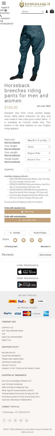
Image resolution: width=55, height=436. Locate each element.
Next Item (45, 246)
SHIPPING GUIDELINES (11, 362)
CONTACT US (7, 327)
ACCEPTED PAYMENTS (11, 356)
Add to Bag (29, 212)
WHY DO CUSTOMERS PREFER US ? (17, 381)
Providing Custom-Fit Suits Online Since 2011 (21, 397)
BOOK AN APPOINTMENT (12, 337)
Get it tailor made (29, 220)
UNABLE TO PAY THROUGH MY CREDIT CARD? (21, 368)
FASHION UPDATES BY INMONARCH (17, 400)
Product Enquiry (40, 233)
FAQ (3, 334)
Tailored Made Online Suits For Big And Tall (20, 394)
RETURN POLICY (9, 353)
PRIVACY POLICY (9, 365)
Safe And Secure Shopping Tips (15, 387)
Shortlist (16, 233)
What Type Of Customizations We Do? (18, 390)
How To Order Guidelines (12, 384)
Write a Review (45, 255)
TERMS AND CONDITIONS (12, 359)
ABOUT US (6, 340)
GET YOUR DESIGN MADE (12, 331)
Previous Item (12, 246)
